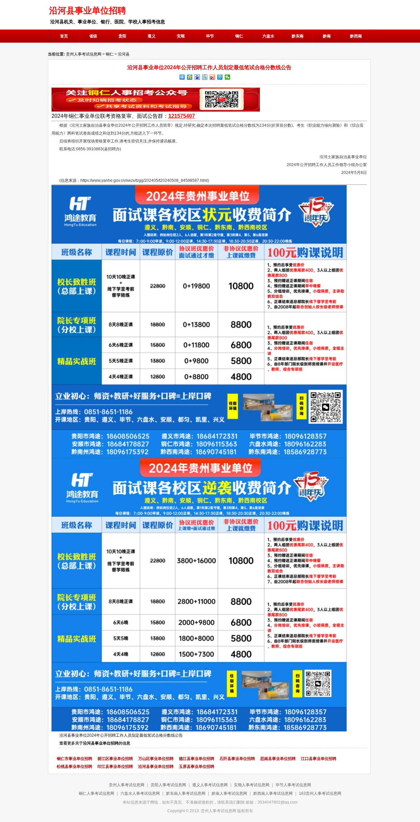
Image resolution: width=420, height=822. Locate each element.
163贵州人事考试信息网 (320, 793)
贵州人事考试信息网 (83, 54)
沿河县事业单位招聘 (100, 743)
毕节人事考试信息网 (293, 785)
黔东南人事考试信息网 (185, 793)
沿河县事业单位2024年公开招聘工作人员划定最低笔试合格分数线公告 (121, 735)
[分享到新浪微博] (212, 77)
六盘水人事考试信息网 (140, 793)
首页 (64, 36)
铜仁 (110, 54)
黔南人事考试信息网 (229, 793)
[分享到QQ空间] (190, 77)
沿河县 (124, 54)
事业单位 (89, 116)
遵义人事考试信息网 (210, 785)
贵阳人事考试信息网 (168, 785)
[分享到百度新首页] (197, 77)
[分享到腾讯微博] (220, 77)
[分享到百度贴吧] (205, 77)
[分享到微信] (227, 77)
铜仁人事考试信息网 (96, 793)
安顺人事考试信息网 (251, 785)
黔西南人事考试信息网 (273, 793)
